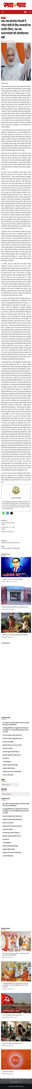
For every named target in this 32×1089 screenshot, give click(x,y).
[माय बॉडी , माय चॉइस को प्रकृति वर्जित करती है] (16, 1031)
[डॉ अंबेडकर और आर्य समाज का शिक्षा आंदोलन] (16, 567)
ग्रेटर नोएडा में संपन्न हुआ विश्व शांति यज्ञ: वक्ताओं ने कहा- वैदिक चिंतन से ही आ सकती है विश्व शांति (16, 723)
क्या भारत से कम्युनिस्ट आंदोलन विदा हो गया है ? (12, 735)
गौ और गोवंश (27, 1079)
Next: (10, 547)
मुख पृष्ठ (3, 1079)
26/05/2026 (11, 1045)
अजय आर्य (5, 609)
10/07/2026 (11, 957)
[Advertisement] (16, 699)
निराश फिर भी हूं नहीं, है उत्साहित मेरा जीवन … (12, 755)
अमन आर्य (5, 957)
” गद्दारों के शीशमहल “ (7, 761)
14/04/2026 (15, 581)
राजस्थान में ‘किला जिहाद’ (8, 775)
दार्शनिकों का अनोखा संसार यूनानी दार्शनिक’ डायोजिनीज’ (15, 635)
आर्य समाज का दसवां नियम (8, 742)
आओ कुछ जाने (5, 630)
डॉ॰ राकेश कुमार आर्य (7, 581)
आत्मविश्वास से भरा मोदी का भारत (7, 531)
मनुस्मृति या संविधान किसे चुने (9, 768)
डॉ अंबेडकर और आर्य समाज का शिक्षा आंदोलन (12, 579)
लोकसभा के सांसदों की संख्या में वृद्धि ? (10, 765)
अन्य (20, 1081)
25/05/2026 (11, 1074)
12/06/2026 (15, 1017)
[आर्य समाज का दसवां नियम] (16, 1059)
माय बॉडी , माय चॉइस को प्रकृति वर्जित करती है (12, 738)
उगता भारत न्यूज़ (6, 949)
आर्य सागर (5, 637)
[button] (2, 12)
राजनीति (17, 1011)
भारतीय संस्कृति (10, 1079)
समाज (24, 1079)
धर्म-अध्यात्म (20, 1079)
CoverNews (12, 1086)
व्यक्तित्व (3, 18)
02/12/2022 (12, 41)
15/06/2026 (11, 989)
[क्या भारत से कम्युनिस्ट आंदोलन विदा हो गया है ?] (16, 1003)
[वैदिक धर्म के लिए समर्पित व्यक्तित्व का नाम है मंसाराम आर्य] (16, 595)
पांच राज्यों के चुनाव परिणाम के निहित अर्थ (11, 751)
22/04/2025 (11, 637)
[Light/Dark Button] (25, 12)
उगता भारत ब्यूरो (5, 41)
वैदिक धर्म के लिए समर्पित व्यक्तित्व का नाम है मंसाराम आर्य (15, 607)
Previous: (10, 542)
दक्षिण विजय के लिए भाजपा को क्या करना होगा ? (12, 745)
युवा (3, 1039)
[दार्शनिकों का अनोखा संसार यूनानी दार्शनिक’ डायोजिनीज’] (16, 623)
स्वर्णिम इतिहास (15, 1079)
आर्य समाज (5, 1067)
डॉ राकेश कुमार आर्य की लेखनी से (8, 575)
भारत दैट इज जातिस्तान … (8, 748)
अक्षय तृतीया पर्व (6, 758)
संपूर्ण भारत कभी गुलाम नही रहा (15, 1081)
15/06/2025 (11, 609)
